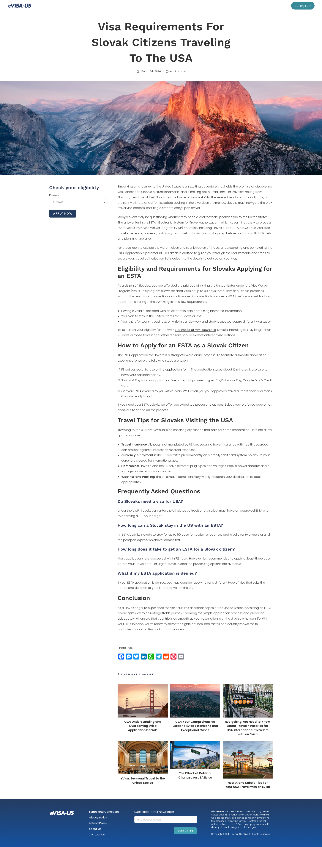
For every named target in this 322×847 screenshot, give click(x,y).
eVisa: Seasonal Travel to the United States (143, 780)
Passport (54, 195)
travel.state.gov (231, 827)
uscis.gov (251, 827)
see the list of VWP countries (195, 330)
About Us (95, 829)
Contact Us (97, 834)
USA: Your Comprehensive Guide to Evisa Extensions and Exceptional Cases (195, 726)
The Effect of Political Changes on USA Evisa (195, 775)
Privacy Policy (98, 817)
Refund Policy (98, 823)
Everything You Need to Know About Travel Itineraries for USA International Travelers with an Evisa (247, 728)
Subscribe (185, 830)
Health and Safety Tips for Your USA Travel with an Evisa (247, 785)
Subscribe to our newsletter (154, 812)
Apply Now (62, 213)
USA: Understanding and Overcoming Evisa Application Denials (142, 726)
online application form (173, 369)
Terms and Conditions (104, 812)
